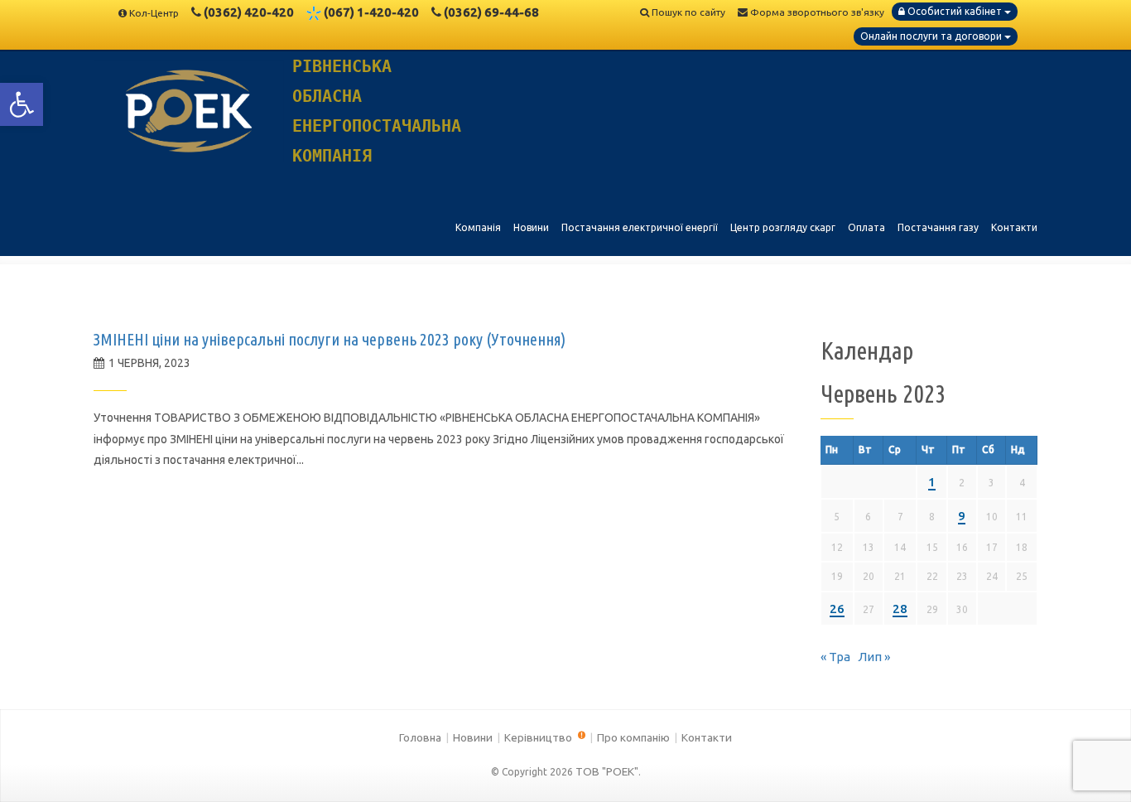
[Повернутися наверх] (1089, 760)
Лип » (874, 657)
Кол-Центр (154, 12)
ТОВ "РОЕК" (606, 771)
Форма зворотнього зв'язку (816, 12)
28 (900, 609)
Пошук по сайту (687, 12)
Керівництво (539, 737)
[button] (21, 104)
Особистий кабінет (954, 11)
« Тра (835, 657)
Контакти (706, 737)
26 (837, 609)
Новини (473, 737)
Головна (420, 737)
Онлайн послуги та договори (932, 36)
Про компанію (633, 737)
